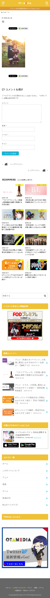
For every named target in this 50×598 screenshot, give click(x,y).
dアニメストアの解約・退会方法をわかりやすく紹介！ (30, 411)
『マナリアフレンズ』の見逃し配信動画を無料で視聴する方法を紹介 (30, 375)
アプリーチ (37, 437)
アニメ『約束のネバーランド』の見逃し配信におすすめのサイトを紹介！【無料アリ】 (30, 362)
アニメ (5, 477)
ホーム (5, 464)
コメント (5, 103)
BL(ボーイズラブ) (10, 505)
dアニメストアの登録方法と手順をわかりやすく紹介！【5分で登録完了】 (30, 400)
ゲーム (5, 491)
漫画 (4, 484)
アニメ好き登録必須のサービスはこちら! (26, 8)
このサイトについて (11, 470)
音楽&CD (6, 498)
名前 (4, 126)
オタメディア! (23, 595)
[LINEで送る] (23, 28)
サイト (4, 144)
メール (5, 135)
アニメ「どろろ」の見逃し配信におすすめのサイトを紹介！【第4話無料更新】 (30, 388)
